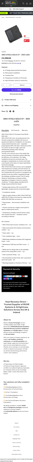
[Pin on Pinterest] (13, 111)
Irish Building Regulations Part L (14, 395)
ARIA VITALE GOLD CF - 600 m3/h (13, 17)
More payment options (16, 94)
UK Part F (7, 392)
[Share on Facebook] (10, 111)
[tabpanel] (16, 198)
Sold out (22, 85)
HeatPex (4, 51)
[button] (30, 3)
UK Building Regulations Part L (13, 387)
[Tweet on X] (7, 111)
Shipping (10, 61)
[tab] (5, 130)
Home (3, 17)
